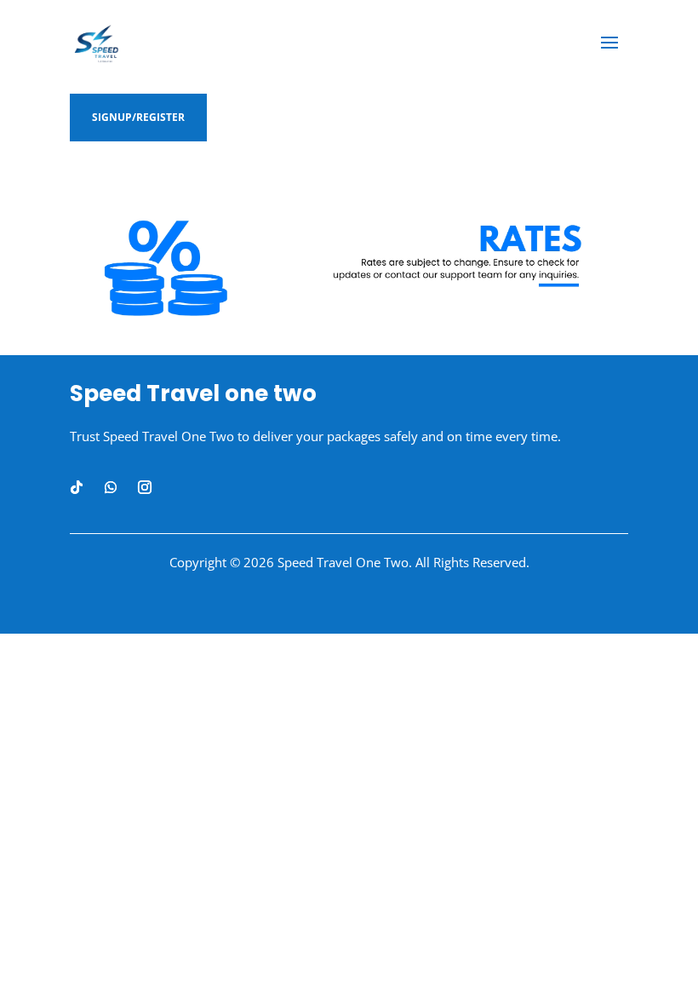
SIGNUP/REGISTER (138, 117)
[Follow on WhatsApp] (110, 487)
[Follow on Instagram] (144, 487)
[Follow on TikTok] (76, 487)
